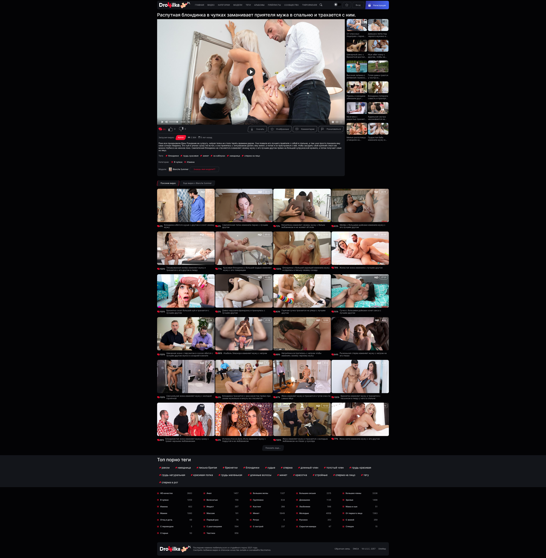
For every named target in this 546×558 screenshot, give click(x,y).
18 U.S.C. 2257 (369, 549)
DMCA (356, 549)
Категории (224, 5)
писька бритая (208, 467)
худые (271, 467)
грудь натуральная (173, 474)
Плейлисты (274, 5)
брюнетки (231, 467)
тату (366, 474)
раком (166, 467)
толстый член (335, 467)
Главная (199, 5)
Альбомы (259, 5)
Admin (181, 137)
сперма (287, 467)
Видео (211, 5)
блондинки (252, 467)
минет (283, 474)
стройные (321, 474)
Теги (248, 5)
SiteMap (382, 549)
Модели (237, 5)
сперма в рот (170, 482)
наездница (184, 467)
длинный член (309, 467)
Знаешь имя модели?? (204, 169)
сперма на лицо (345, 474)
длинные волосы (260, 474)
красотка (301, 474)
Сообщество (291, 5)
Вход (358, 5)
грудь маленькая (231, 474)
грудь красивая (361, 467)
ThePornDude (309, 5)
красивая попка (203, 474)
